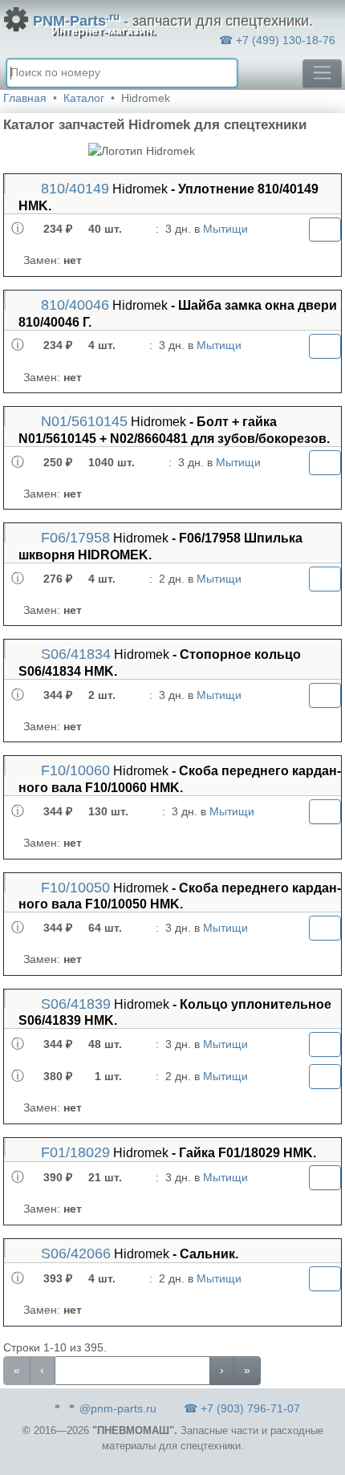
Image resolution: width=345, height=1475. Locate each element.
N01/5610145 (82, 421)
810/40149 (73, 189)
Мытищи (225, 228)
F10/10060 (73, 770)
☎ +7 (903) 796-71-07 (242, 1408)
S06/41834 (74, 654)
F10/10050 (73, 888)
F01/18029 (73, 1152)
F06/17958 (73, 538)
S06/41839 (74, 1004)
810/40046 (73, 305)
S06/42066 (74, 1253)
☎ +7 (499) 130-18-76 (277, 40)
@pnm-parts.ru (117, 1408)
